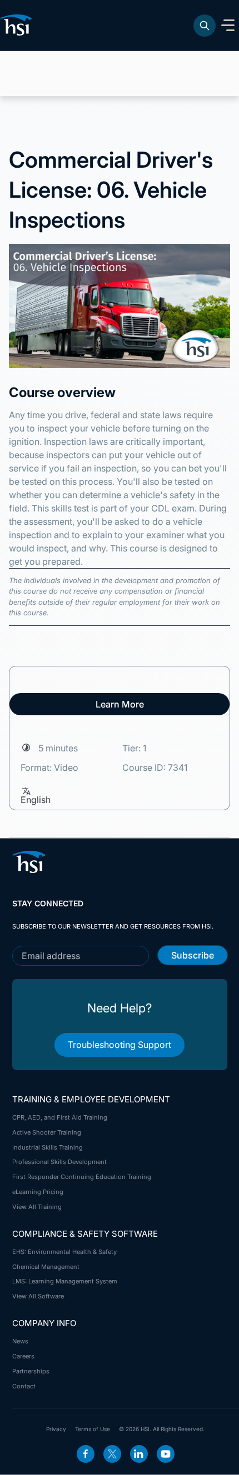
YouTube (166, 1454)
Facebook (85, 1454)
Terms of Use (92, 1429)
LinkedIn (139, 1454)
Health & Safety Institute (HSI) (18, 25)
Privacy (56, 1429)
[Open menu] (228, 25)
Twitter (112, 1454)
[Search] (204, 25)
